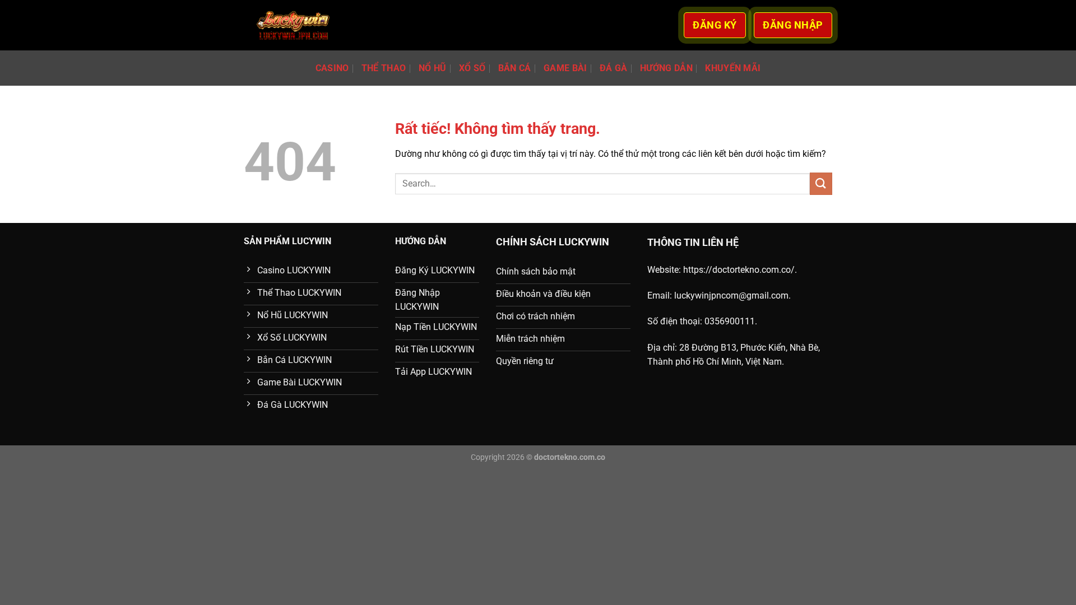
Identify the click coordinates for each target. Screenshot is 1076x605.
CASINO (332, 68)
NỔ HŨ (433, 68)
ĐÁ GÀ (614, 68)
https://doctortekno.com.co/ (739, 269)
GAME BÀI (565, 68)
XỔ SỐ (472, 68)
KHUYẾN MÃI (732, 68)
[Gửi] (821, 183)
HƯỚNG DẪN (666, 68)
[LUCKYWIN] (293, 25)
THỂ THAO (383, 68)
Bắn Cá (514, 68)
